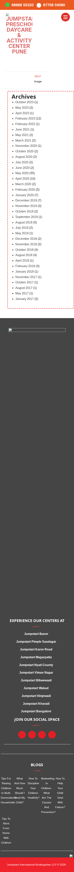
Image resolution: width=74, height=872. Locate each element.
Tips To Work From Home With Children (6, 830)
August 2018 (23, 255)
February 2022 (25, 124)
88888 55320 (23, 5)
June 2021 (22, 129)
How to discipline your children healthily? (33, 788)
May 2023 (22, 107)
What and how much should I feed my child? (19, 790)
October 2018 (24, 249)
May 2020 (22, 173)
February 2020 (25, 189)
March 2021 (23, 140)
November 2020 (26, 145)
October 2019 (24, 211)
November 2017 (26, 277)
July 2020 (21, 162)
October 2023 (24, 102)
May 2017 (22, 293)
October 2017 (24, 282)
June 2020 (22, 167)
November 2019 (26, 206)
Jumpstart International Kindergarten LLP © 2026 (36, 864)
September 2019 (26, 217)
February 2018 (25, 266)
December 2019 (26, 200)
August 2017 (23, 287)
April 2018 (22, 260)
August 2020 (23, 156)
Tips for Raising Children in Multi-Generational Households (6, 790)
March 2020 (23, 184)
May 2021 (22, 135)
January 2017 (24, 298)
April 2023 (22, 113)
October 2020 (24, 151)
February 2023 (25, 118)
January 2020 (24, 195)
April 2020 (22, 178)
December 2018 (26, 238)
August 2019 (23, 222)
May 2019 (22, 233)
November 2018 (26, 244)
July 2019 (21, 227)
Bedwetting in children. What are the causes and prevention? (46, 795)
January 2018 (24, 271)
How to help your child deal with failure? (60, 793)
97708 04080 (54, 5)
